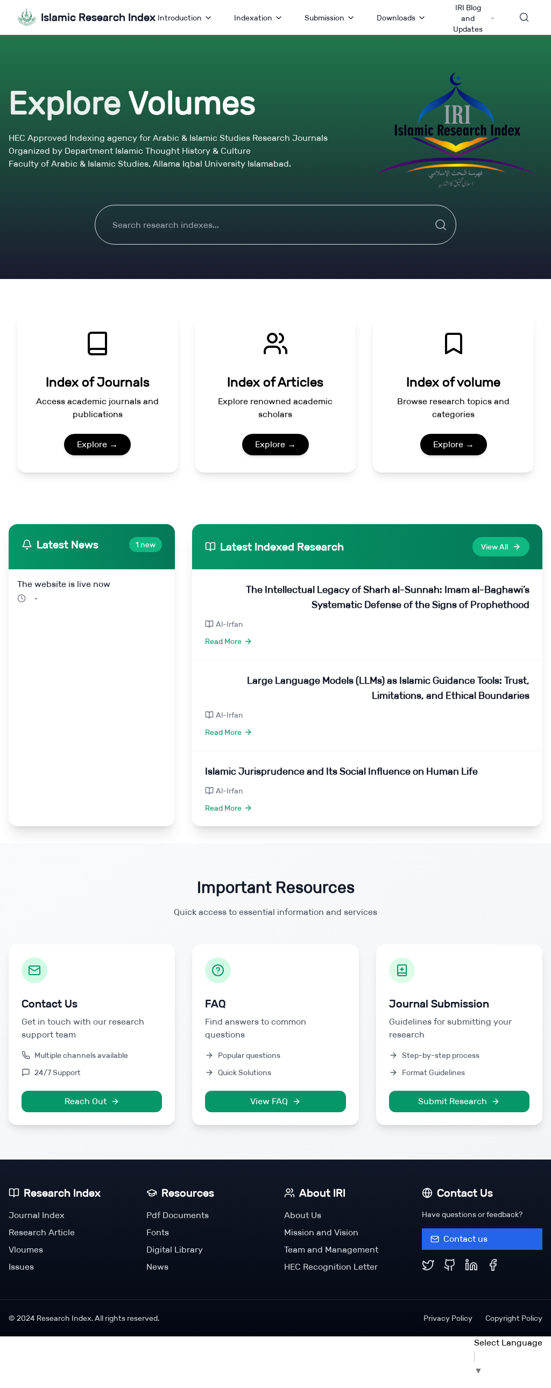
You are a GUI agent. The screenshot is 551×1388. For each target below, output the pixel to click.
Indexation (253, 18)
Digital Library (174, 1249)
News (157, 1267)
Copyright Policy (513, 1318)
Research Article (42, 1232)
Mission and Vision (321, 1232)
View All (494, 547)
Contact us (465, 1239)
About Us (302, 1215)
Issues (21, 1267)
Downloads (396, 18)
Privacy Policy (447, 1318)
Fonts (157, 1232)
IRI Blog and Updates (468, 18)
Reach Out (86, 1101)
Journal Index (37, 1215)
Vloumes (26, 1249)
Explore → (97, 444)
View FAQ (269, 1101)
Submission (324, 18)
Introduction (180, 18)
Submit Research (452, 1101)
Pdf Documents (177, 1215)
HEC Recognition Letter (331, 1267)
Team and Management (331, 1249)
